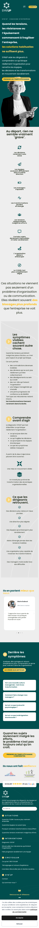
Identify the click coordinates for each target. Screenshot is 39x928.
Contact (5, 879)
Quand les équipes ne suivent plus (14, 825)
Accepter (19, 918)
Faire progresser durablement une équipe (16, 852)
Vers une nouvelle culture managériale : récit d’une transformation (15, 685)
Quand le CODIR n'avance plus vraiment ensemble (16, 820)
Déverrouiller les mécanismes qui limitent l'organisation (16, 847)
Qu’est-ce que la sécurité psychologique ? (14, 706)
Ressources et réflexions (19, 894)
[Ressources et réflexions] (19, 890)
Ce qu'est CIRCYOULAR (10, 861)
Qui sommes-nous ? (9, 883)
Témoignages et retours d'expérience (15, 865)
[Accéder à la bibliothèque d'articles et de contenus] (19, 897)
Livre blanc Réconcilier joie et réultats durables (18, 869)
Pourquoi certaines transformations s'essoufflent (19, 829)
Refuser (19, 924)
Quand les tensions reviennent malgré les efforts (19, 833)
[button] (24, 6)
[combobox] (19, 809)
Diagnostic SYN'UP (8, 842)
